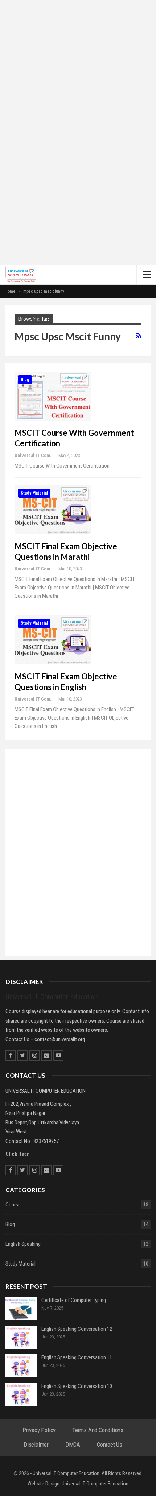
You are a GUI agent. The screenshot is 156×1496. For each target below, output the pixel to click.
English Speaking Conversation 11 (76, 1357)
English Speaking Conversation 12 (76, 1329)
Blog (25, 379)
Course (13, 1204)
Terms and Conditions (97, 1430)
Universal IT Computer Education (95, 1484)
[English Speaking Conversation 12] (21, 1337)
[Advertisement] (78, 182)
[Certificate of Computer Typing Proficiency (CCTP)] (21, 1308)
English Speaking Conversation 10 (76, 1386)
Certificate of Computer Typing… (75, 1300)
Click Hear (17, 1154)
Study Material (34, 493)
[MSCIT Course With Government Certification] (53, 396)
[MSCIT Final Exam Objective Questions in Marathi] (53, 509)
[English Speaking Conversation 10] (21, 1394)
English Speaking (23, 1244)
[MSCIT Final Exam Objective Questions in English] (53, 639)
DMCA (72, 1444)
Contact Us (109, 1444)
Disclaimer (36, 1444)
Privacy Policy (39, 1430)
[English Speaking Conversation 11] (21, 1365)
